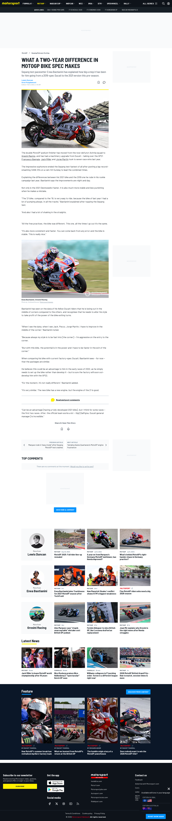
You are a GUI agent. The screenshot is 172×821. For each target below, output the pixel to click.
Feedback (139, 780)
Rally (126, 3)
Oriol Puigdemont (29, 82)
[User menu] (168, 3)
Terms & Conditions (72, 813)
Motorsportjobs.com (99, 789)
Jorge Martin (62, 159)
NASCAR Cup (55, 3)
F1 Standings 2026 (93, 10)
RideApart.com (96, 801)
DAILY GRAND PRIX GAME (55, 10)
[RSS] (77, 803)
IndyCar (69, 3)
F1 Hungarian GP (111, 10)
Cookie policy (87, 813)
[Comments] (105, 82)
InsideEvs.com (96, 781)
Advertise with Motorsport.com (147, 784)
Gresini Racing (28, 156)
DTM (99, 3)
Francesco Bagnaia (31, 159)
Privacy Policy (99, 813)
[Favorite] (98, 82)
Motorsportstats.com (99, 797)
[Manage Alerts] (68, 429)
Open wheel (112, 3)
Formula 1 (27, 3)
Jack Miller (46, 159)
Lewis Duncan (27, 80)
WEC (81, 3)
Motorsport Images (46, 302)
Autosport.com (97, 793)
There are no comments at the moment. (65, 466)
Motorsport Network (81, 817)
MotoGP (40, 3)
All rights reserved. (98, 817)
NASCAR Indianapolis (130, 10)
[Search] (163, 3)
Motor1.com (95, 785)
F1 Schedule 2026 (75, 10)
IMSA (90, 3)
